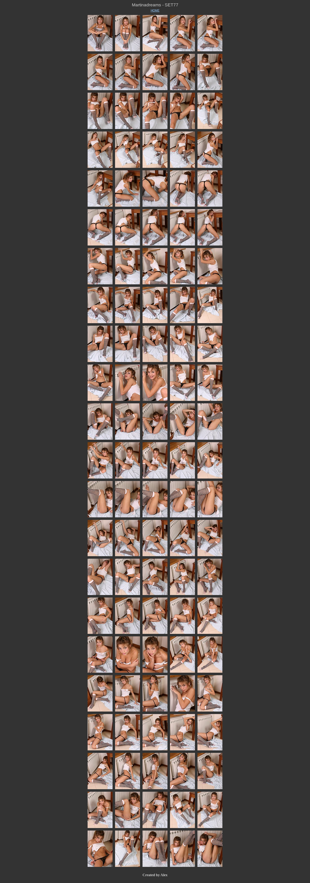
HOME (155, 10)
